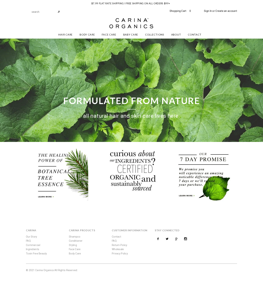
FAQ (28, 240)
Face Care (75, 249)
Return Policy (119, 245)
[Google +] (176, 239)
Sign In (208, 11)
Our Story (31, 236)
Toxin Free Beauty (36, 253)
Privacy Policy (120, 253)
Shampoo (74, 236)
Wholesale (118, 249)
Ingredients (32, 249)
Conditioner (75, 240)
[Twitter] (167, 239)
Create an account (226, 11)
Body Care (75, 253)
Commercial (33, 245)
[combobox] (46, 12)
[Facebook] (158, 239)
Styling (73, 245)
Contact (116, 236)
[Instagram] (185, 239)
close (236, 3)
